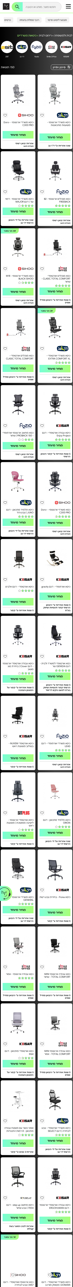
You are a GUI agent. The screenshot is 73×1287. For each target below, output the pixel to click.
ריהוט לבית (45, 35)
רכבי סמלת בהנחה (29, 20)
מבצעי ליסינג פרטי (57, 20)
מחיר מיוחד (55, 137)
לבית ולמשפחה (63, 35)
